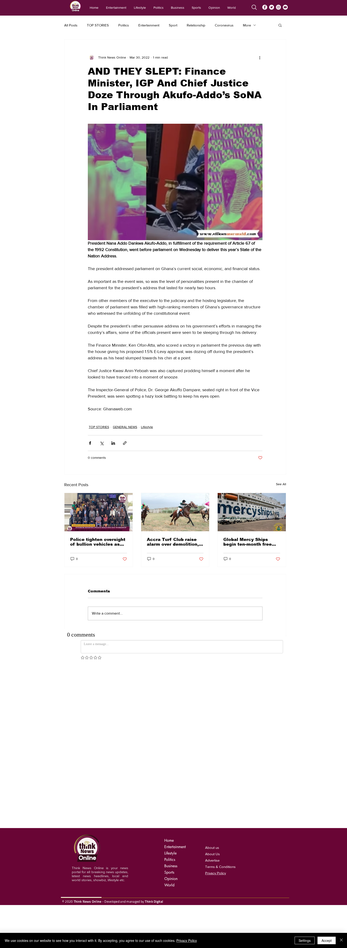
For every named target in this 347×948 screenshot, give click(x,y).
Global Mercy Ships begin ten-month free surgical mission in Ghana (247, 542)
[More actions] (259, 57)
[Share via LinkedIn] (113, 443)
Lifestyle (147, 427)
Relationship (196, 25)
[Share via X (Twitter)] (101, 443)
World (169, 885)
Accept (327, 940)
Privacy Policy (186, 940)
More (247, 25)
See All (281, 484)
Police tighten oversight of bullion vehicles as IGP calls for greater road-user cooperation (97, 542)
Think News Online (88, 901)
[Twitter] (271, 7)
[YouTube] (285, 7)
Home (169, 840)
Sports (169, 872)
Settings (305, 940)
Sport (173, 25)
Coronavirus (224, 25)
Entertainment (148, 25)
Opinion (171, 878)
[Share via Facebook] (90, 443)
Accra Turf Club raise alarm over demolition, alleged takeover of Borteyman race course (174, 542)
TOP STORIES (98, 25)
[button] (280, 25)
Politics (123, 25)
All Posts (70, 25)
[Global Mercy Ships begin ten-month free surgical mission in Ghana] (252, 512)
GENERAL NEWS (125, 427)
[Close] (341, 940)
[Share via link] (125, 443)
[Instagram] (278, 7)
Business (170, 865)
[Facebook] (264, 7)
